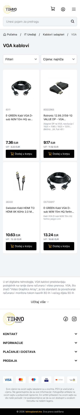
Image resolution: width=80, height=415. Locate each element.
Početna (12, 34)
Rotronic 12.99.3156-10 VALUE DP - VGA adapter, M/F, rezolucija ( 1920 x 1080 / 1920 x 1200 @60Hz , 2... (59, 117)
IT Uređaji (30, 34)
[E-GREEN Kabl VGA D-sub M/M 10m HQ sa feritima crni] (21, 89)
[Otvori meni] (74, 9)
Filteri (9, 59)
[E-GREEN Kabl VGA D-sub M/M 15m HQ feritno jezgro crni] (59, 181)
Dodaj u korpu (23, 153)
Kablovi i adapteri (53, 34)
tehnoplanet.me (33, 411)
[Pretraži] (72, 21)
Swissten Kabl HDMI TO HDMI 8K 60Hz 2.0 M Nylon (20, 209)
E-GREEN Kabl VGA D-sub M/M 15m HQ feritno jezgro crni (58, 209)
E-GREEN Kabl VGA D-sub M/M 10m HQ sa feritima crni (19, 117)
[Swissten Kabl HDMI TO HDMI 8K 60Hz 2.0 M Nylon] (21, 181)
